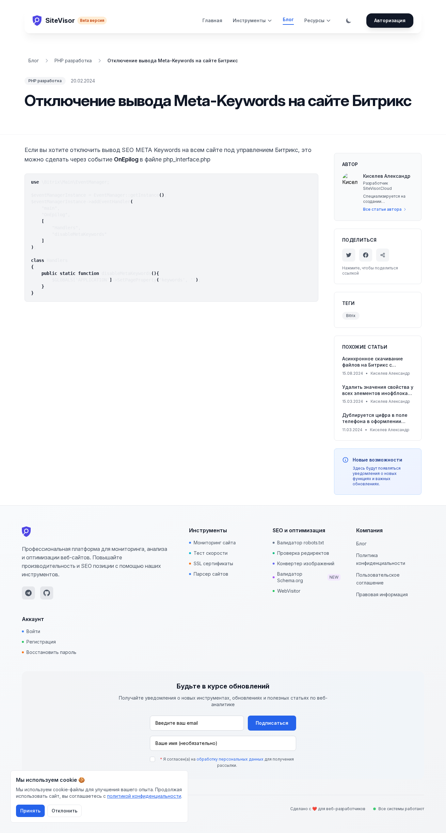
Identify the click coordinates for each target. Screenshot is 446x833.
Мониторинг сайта (215, 542)
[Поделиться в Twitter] (348, 255)
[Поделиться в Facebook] (365, 255)
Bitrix (351, 315)
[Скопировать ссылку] (382, 255)
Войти (33, 631)
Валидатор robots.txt (300, 542)
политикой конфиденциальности (144, 796)
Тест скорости (211, 553)
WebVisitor (288, 591)
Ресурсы (314, 20)
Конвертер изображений (305, 563)
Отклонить (64, 810)
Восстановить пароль (51, 652)
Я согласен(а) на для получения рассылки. (227, 762)
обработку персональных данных (230, 759)
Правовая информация (382, 594)
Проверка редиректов (303, 553)
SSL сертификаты (213, 563)
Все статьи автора (382, 209)
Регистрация (41, 641)
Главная (212, 20)
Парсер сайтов (211, 574)
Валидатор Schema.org (308, 577)
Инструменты (249, 20)
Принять (30, 810)
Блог (288, 19)
